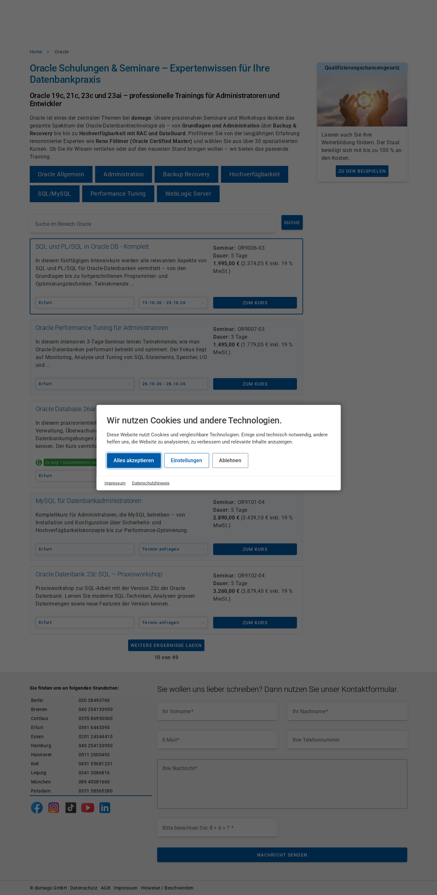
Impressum (115, 483)
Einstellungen (186, 460)
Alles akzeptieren (134, 460)
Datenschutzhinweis (150, 483)
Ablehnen (230, 460)
